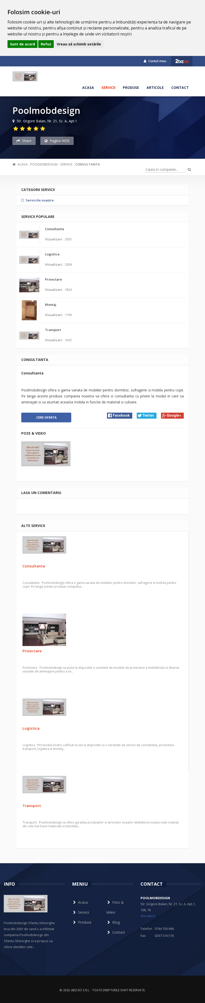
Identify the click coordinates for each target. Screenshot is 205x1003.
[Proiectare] (102, 630)
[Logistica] (102, 710)
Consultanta (87, 164)
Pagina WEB (59, 140)
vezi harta (147, 916)
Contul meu (157, 61)
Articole (155, 87)
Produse (131, 87)
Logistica (31, 728)
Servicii (108, 87)
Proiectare (32, 651)
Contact (180, 87)
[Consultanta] (102, 548)
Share (26, 140)
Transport (31, 805)
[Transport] (102, 788)
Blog (116, 922)
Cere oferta (46, 417)
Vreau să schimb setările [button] (79, 44)
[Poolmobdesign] (25, 76)
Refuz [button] (46, 44)
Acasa (88, 87)
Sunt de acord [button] (22, 44)
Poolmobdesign (44, 164)
